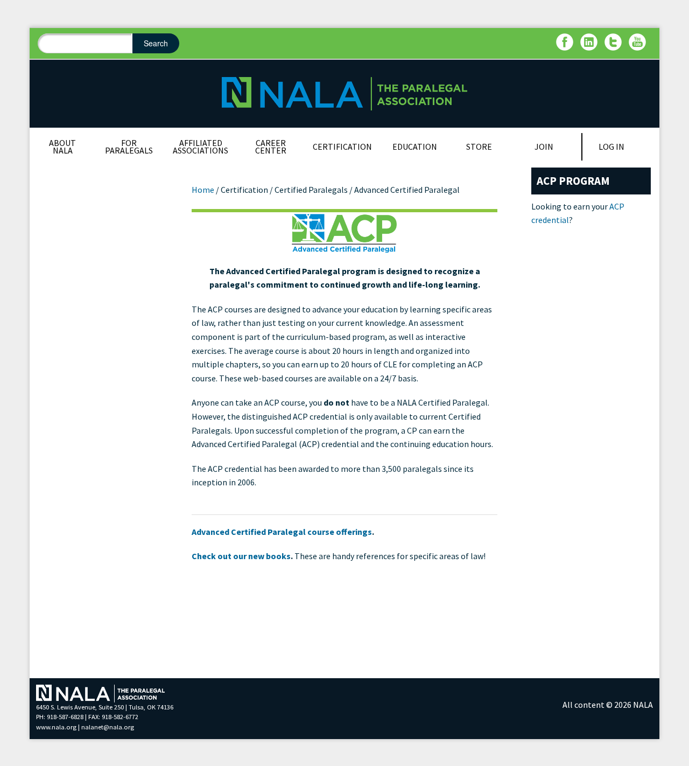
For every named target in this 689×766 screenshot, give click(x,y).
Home (203, 189)
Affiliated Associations (200, 146)
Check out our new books (241, 556)
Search (156, 43)
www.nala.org (56, 727)
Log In (611, 146)
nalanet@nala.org (107, 727)
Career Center (270, 146)
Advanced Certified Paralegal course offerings (282, 531)
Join (544, 146)
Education (414, 146)
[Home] (344, 92)
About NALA (62, 146)
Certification (342, 146)
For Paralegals (129, 146)
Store (479, 146)
